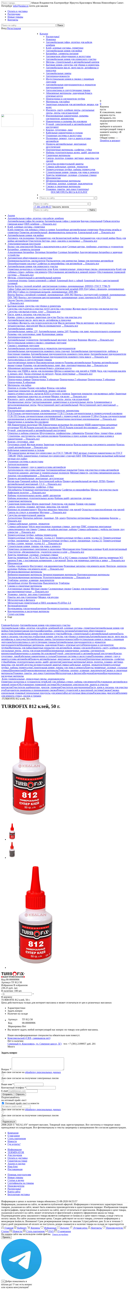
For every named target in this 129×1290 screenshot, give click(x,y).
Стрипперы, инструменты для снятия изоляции (33, 436)
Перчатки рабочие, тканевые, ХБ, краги (44, 518)
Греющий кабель (29, 481)
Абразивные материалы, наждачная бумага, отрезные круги (40, 368)
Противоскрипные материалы (93, 574)
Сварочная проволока (19, 504)
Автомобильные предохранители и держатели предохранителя (41, 348)
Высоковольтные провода (50, 362)
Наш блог (13, 1166)
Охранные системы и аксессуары (64, 135)
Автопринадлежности (58, 76)
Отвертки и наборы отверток (23, 433)
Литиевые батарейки (46, 252)
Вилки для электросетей (21, 246)
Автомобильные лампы (58, 73)
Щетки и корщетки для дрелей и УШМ (75, 371)
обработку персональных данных (43, 1072)
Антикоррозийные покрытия (61, 470)
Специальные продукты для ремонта (44, 693)
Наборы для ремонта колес (32, 569)
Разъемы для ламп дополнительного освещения (95, 331)
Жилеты (92, 340)
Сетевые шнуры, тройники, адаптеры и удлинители (95, 246)
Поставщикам (15, 1169)
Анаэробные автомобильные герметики (77, 229)
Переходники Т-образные (101, 379)
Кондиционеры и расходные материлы (28, 611)
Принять (6, 1237)
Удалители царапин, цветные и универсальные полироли (38, 472)
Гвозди (11, 300)
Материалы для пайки (58, 101)
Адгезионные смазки (19, 588)
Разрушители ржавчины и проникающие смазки (31, 690)
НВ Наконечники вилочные (23, 424)
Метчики (44, 512)
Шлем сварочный (41, 504)
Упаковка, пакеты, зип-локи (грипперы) (67, 189)
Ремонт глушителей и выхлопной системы (80, 690)
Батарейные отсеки (18, 583)
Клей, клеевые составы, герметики (64, 47)
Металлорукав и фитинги (21, 600)
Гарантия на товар (17, 1160)
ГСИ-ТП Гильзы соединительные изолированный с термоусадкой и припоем (49, 416)
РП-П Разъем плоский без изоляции (78, 427)
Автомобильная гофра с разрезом (62, 221)
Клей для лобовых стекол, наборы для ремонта (71, 681)
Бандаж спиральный (92, 221)
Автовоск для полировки (21, 238)
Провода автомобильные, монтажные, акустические (36, 478)
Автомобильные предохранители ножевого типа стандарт (39, 351)
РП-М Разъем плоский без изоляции (39, 427)
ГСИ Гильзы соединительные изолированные (32, 413)
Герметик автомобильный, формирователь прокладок (48, 232)
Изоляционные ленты (19, 402)
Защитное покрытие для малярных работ (93, 393)
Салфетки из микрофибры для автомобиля (59, 263)
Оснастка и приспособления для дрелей (103, 509)
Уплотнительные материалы (58, 577)
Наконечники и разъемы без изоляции (66, 121)
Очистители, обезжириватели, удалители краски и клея (37, 552)
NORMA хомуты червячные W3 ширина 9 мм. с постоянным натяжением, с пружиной (65, 559)
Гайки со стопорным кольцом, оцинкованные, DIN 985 (48, 291)
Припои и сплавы (17, 388)
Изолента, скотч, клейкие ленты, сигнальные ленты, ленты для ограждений (70, 111)
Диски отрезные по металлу (39, 373)
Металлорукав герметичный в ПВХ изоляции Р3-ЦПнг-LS (39, 602)
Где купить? (14, 1144)
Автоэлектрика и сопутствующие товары (68, 90)
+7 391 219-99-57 (42, 206)
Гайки (11, 289)
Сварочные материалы (58, 155)
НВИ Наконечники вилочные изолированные (74, 419)
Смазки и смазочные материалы (63, 186)
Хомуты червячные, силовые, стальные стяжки (71, 175)
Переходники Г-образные (73, 379)
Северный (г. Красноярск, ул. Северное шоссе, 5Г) (35, 1043)
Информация (15, 1149)
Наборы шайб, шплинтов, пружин (72, 498)
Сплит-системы (16, 614)
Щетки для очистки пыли (104, 489)
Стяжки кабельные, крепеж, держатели (67, 166)
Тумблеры (64, 583)
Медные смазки (39, 588)
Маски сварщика (100, 518)
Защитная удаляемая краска (58, 444)
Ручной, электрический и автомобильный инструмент (37, 430)
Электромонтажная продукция (24, 243)
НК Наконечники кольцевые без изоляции (61, 424)
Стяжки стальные (78, 557)
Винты (11, 294)
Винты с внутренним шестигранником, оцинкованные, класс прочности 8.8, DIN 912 (64, 297)
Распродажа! (52, 36)
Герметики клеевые (91, 549)
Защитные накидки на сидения (33, 396)
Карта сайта (14, 1191)
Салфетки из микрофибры (76, 489)
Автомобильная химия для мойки (64, 50)
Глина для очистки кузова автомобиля (98, 470)
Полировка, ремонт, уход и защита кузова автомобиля (37, 467)
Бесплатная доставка (19, 1194)
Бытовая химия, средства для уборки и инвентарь (72, 64)
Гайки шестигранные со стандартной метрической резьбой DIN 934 (51, 289)
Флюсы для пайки (56, 388)
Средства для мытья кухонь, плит (25, 311)
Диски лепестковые (65, 373)
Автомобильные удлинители (23, 340)
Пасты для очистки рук (69, 317)
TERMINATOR (16, 1152)
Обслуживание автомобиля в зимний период (72, 272)
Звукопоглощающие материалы (59, 574)
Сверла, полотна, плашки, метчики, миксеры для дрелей (38, 506)
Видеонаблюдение (17, 605)
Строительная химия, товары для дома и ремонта (72, 172)
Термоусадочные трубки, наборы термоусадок (70, 169)
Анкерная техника (17, 280)
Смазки (107, 690)
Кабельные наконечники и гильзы (64, 132)
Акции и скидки (16, 1163)
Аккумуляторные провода (22, 362)
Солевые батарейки (68, 252)
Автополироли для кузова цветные (26, 470)
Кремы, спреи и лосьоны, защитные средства (32, 317)
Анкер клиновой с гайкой (42, 280)
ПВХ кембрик (31, 224)
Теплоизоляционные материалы (25, 577)
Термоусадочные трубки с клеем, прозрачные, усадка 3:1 (72, 540)
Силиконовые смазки (59, 588)
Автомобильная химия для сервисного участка (71, 59)
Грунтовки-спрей (17, 444)
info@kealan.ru (20, 6)
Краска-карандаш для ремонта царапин (95, 444)
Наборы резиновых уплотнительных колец (31, 498)
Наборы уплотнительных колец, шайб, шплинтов (72, 152)
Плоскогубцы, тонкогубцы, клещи (103, 433)
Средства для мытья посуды (103, 308)
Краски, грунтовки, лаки (59, 129)
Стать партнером (17, 1138)
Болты (11, 286)
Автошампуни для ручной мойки (98, 238)
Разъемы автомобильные (77, 362)
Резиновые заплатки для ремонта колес (85, 566)
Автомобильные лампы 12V (23, 331)
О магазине (14, 1135)
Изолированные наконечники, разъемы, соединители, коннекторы (67, 117)
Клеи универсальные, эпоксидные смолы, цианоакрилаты (84, 269)
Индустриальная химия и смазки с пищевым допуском (37, 342)
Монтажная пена (71, 549)
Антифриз (13, 323)
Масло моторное (67, 323)
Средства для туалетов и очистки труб (28, 308)
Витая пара (14, 481)
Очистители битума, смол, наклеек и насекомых (54, 241)
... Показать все (48, 224)
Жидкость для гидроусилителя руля (38, 323)
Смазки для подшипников (86, 588)
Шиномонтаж (53, 178)
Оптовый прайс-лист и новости (21, 1103)
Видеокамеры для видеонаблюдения (27, 608)
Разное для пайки (36, 388)
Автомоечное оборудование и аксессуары (68, 56)
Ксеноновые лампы (52, 334)
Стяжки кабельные (18, 526)
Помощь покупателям (19, 1174)
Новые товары (15, 1177)
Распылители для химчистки (61, 260)
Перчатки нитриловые (78, 518)
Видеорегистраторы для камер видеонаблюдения (73, 608)
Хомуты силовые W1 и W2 (53, 557)
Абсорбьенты (15, 489)
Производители (16, 1186)
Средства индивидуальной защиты (65, 163)
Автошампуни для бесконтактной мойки (57, 238)
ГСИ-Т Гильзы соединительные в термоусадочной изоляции (89, 413)
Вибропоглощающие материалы (25, 574)
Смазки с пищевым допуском (23, 345)
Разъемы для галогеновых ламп (24, 334)
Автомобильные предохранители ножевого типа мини (60, 354)
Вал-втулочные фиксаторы (78, 693)
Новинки (51, 39)
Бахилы (114, 518)
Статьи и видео (16, 1180)
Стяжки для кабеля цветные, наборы (57, 529)
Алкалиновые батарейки (21, 252)
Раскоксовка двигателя (105, 693)
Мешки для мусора (48, 597)
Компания (13, 1132)
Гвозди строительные (27, 300)
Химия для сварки (86, 504)
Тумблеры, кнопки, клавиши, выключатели (69, 183)
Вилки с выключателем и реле (50, 246)
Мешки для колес (60, 396)
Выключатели (50, 583)
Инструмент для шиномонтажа (46, 566)
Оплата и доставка (18, 1158)
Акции (11, 215)
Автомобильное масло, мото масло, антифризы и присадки (39, 320)
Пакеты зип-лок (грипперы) (23, 597)
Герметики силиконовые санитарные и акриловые (35, 549)
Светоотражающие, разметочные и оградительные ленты (62, 402)
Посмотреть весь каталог (69, 192)
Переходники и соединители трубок (65, 98)
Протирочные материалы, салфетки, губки (69, 149)
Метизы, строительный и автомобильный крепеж (72, 62)
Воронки (82, 340)
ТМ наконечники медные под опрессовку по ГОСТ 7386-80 (40, 453)
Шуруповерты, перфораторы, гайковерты (61, 433)
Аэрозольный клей (88, 232)
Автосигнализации (18, 464)
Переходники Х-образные (21, 382)
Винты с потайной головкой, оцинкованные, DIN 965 (45, 294)
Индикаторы (35, 583)
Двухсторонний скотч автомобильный (57, 405)
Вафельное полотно (18, 492)
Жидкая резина (35, 444)
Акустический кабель (50, 481)
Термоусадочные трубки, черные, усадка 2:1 (31, 537)
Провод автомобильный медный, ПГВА (84, 481)
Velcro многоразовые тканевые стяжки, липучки (54, 526)
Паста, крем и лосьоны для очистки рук (29, 314)
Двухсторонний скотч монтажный (97, 405)
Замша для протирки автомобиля (95, 260)
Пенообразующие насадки (22, 263)
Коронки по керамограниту (22, 509)
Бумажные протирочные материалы (41, 489)
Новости (12, 1141)
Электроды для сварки (63, 504)
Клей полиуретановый (115, 549)
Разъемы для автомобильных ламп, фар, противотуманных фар (57, 365)
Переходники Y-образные (45, 379)
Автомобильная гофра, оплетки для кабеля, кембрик (36, 218)
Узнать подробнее (60, 1234)
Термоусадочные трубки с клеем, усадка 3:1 (79, 537)
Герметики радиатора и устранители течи (30, 269)
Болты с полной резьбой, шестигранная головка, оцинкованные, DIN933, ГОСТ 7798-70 (62, 286)
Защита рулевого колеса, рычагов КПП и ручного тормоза (39, 393)
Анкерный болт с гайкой (69, 280)
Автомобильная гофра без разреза (26, 221)
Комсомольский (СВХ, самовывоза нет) (29, 1038)
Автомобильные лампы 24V (54, 331)
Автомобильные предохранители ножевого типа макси (61, 356)
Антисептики (15, 518)
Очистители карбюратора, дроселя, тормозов (36, 687)
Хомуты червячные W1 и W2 (23, 557)
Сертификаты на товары (21, 1183)
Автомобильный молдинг (53, 340)
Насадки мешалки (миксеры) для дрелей (59, 509)
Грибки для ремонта (18, 566)
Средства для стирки (60, 308)
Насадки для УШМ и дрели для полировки (31, 371)
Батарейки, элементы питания (62, 53)
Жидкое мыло (79, 308)
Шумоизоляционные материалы (63, 180)
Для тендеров (15, 1155)
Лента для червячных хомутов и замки (87, 560)
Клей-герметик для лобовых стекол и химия (31, 229)
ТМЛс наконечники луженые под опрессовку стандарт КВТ (49, 455)
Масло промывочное (50, 325)
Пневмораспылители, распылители (27, 260)
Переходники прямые (19, 379)
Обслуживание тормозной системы (37, 684)
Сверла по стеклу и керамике (23, 512)
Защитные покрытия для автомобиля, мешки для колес (37, 390)
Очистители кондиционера (75, 687)
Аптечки (72, 340)
